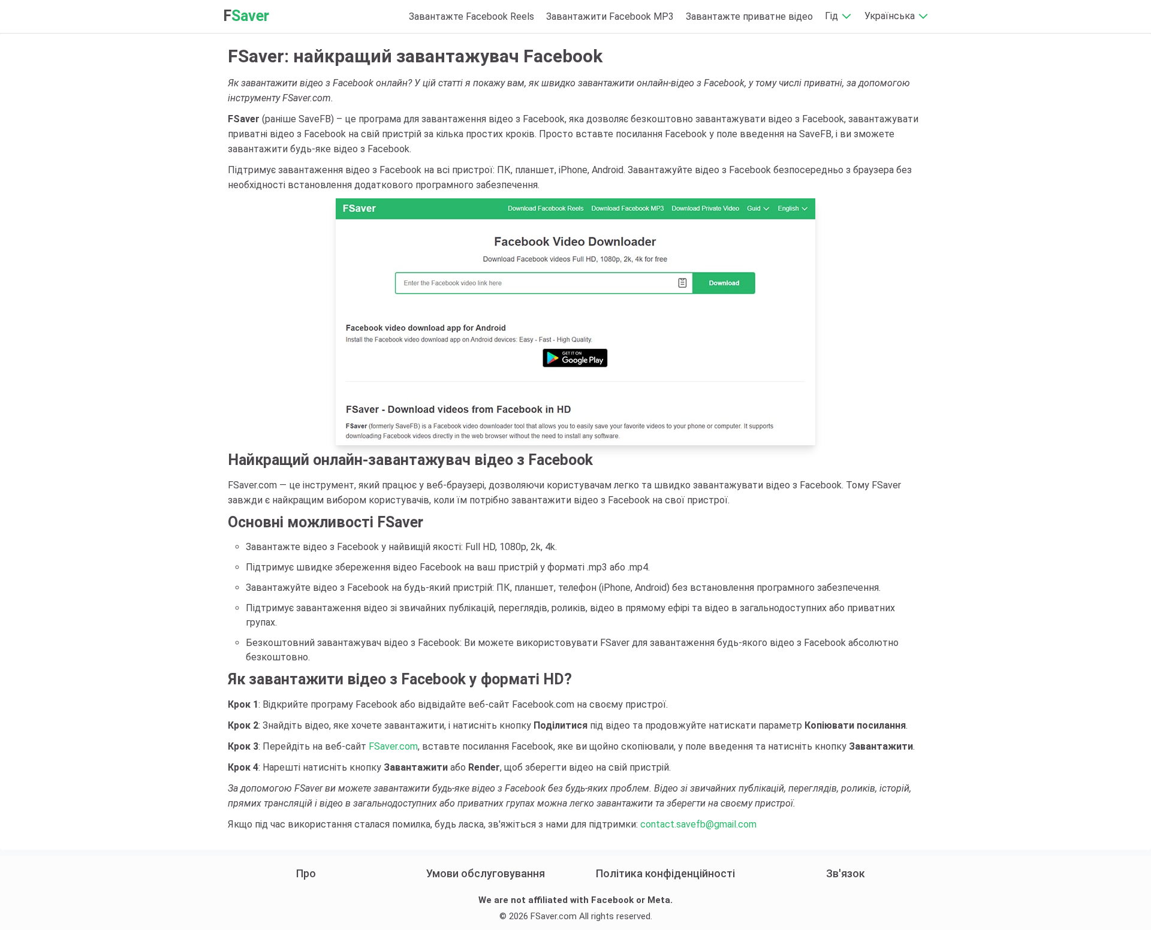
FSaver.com (393, 746)
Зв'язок (845, 873)
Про (306, 873)
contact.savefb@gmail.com (698, 824)
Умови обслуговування (485, 873)
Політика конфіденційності (665, 873)
